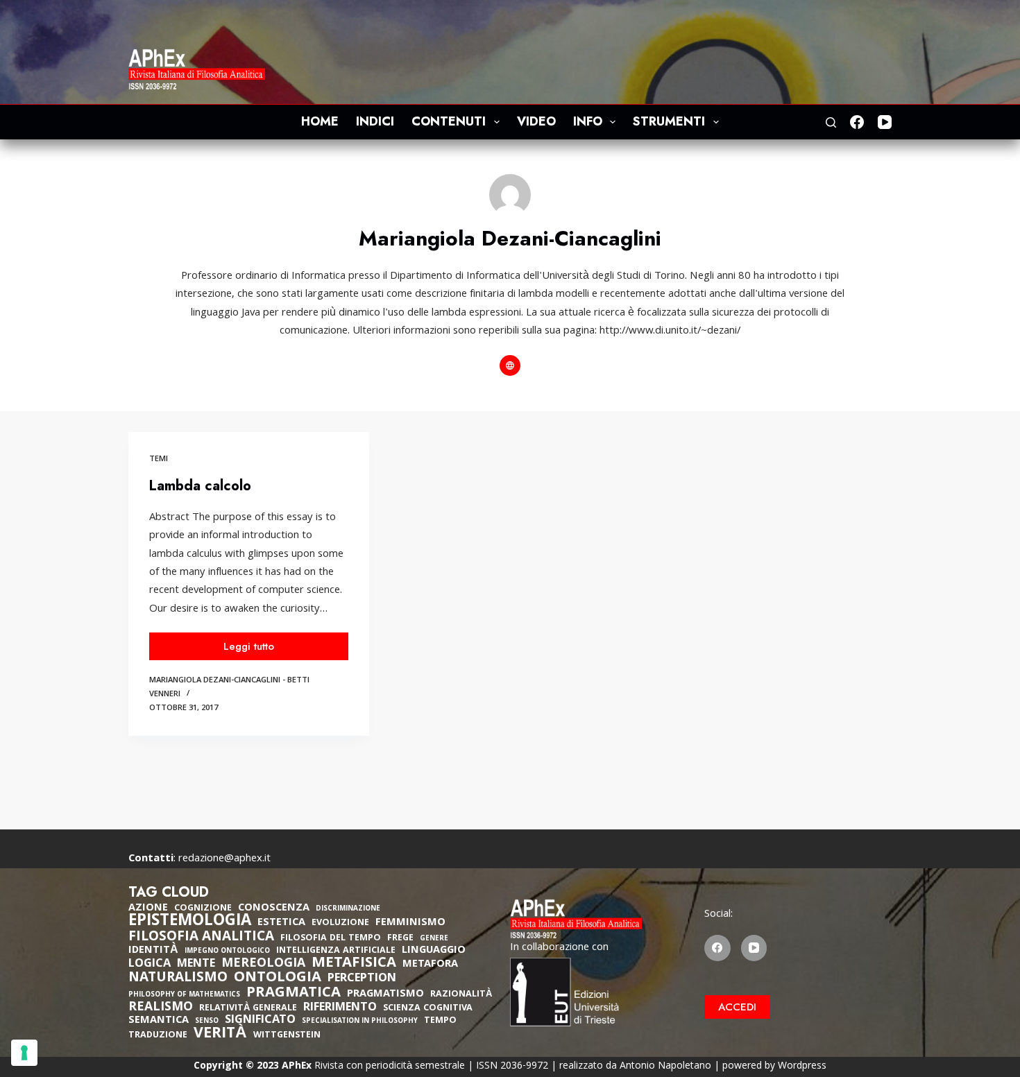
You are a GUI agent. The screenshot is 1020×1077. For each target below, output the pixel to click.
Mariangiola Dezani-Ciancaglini (214, 680)
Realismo (160, 1008)
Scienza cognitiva (428, 1008)
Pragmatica (293, 993)
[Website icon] (510, 365)
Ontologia (277, 978)
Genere (434, 939)
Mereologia (263, 964)
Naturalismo (178, 978)
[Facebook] (857, 122)
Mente (196, 964)
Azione (148, 908)
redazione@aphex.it (224, 859)
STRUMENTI (669, 121)
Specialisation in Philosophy (360, 1022)
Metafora (430, 964)
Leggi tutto (255, 649)
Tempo (440, 1021)
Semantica (158, 1020)
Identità (153, 950)
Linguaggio (434, 950)
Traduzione (157, 1035)
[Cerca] (831, 122)
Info (587, 121)
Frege (400, 938)
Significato (260, 1021)
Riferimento (340, 1008)
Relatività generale (248, 1008)
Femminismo (410, 923)
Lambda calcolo (200, 486)
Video (536, 121)
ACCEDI (737, 1007)
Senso (207, 1022)
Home (320, 121)
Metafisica (354, 964)
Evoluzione (340, 923)
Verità (220, 1035)
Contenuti (448, 121)
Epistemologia (189, 922)
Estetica (281, 923)
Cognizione (203, 908)
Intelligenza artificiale (336, 951)
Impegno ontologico (227, 952)
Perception (362, 979)
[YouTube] (885, 122)
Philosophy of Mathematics (184, 995)
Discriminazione (348, 909)
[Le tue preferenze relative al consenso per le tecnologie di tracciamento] (24, 1053)
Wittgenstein (287, 1035)
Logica (149, 964)
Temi (158, 459)
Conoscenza (273, 908)
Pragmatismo (385, 994)
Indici (375, 121)
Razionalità (461, 994)
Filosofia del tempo (330, 938)
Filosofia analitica (201, 938)
